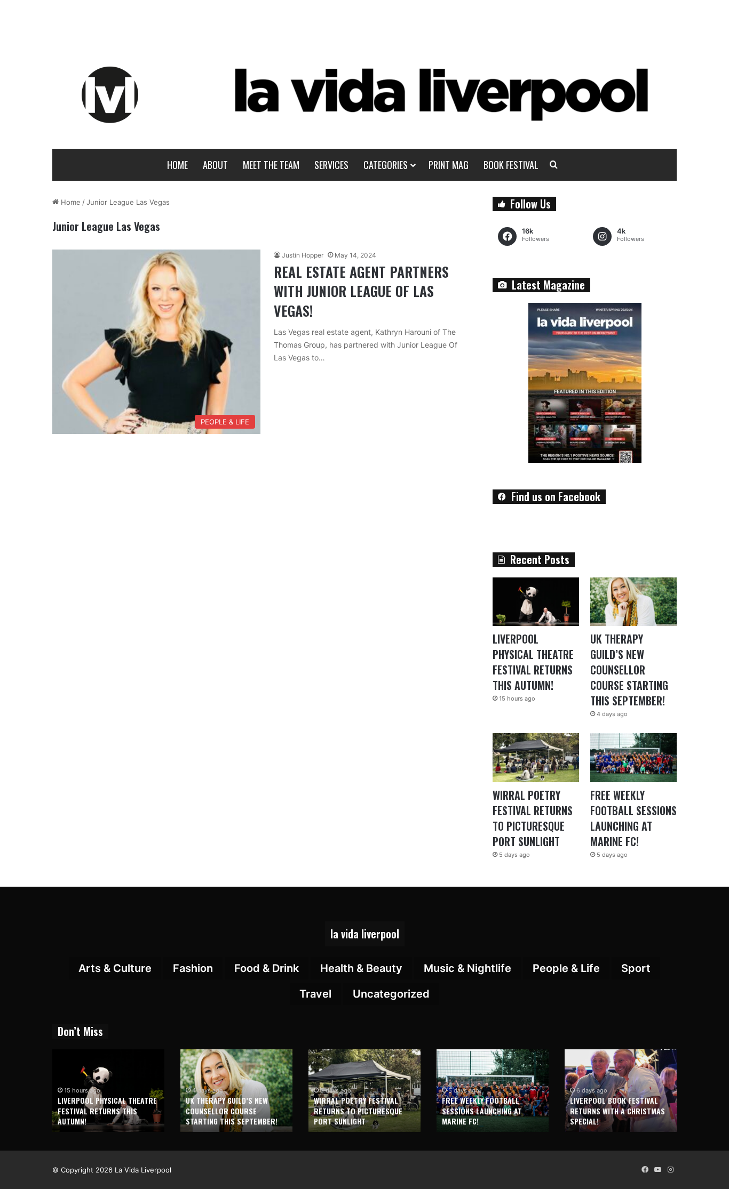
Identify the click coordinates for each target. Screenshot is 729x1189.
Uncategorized (391, 993)
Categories (385, 165)
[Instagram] (670, 1169)
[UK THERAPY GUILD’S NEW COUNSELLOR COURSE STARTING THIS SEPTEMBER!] (633, 601)
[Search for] (554, 165)
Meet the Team (271, 165)
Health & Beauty (361, 968)
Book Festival (511, 165)
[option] (108, 1090)
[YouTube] (657, 1169)
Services (331, 165)
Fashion (193, 968)
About (215, 165)
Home (177, 165)
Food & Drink (266, 968)
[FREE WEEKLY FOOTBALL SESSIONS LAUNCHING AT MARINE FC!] (633, 757)
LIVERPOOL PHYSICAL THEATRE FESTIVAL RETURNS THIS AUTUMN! (533, 662)
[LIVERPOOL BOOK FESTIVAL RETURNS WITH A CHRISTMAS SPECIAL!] (621, 1090)
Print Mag (449, 165)
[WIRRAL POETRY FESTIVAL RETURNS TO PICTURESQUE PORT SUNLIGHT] (536, 757)
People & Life (566, 968)
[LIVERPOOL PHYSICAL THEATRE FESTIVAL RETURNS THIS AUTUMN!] (536, 601)
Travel (315, 993)
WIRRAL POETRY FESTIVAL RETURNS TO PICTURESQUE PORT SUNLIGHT (533, 818)
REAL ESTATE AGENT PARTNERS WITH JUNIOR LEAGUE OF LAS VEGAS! (361, 291)
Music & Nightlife (467, 968)
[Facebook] (644, 1169)
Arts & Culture (115, 968)
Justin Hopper (302, 255)
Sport (636, 968)
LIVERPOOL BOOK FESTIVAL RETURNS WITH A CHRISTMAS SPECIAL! (617, 1111)
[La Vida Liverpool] (365, 94)
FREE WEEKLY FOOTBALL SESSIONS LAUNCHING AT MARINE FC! (633, 818)
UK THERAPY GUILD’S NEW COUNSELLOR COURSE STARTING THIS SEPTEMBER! (629, 670)
